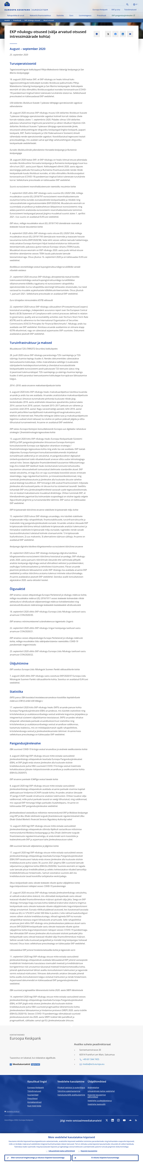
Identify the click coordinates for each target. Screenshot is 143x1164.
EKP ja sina (116, 10)
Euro (71, 16)
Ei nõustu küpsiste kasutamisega (105, 1158)
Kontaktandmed (34, 1102)
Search (127, 4)
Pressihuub (101, 16)
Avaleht (7, 20)
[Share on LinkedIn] (123, 34)
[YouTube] (124, 1120)
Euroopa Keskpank (100, 10)
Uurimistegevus (85, 16)
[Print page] (97, 34)
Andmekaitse (93, 1088)
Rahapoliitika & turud (15, 16)
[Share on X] (108, 34)
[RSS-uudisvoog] (135, 1120)
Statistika (60, 16)
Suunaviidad (32, 1095)
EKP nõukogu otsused (32, 20)
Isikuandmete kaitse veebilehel (101, 1091)
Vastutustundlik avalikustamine (71, 1095)
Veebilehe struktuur (12, 1111)
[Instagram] (118, 1120)
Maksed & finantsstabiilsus (40, 16)
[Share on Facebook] (115, 34)
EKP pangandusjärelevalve (122, 16)
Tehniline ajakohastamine (68, 1091)
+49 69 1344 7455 (91, 1059)
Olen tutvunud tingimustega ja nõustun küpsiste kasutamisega (37, 1158)
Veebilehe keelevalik (96, 1104)
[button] (131, 4)
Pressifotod (32, 1099)
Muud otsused (48, 20)
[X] (106, 1120)
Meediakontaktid (21, 1064)
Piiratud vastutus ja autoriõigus (71, 1088)
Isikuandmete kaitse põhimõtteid (62, 1151)
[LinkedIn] (112, 1120)
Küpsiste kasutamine (89, 1151)
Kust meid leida (34, 1106)
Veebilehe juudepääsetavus (100, 1101)
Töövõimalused (130, 10)
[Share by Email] (130, 34)
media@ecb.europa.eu (93, 1064)
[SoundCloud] (130, 1120)
